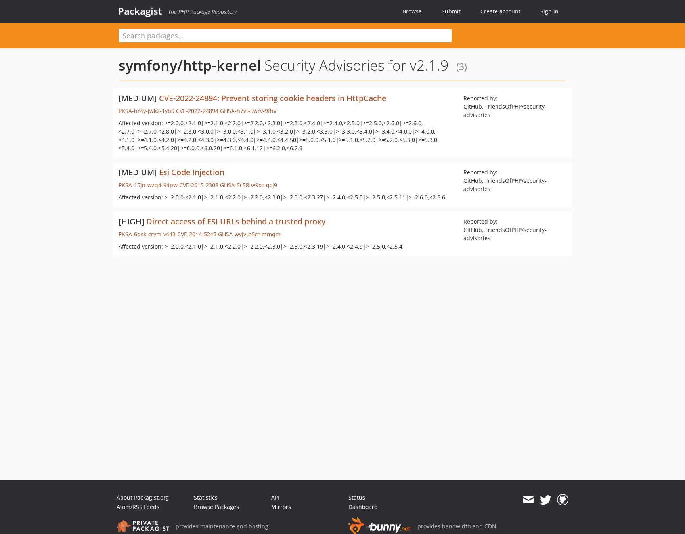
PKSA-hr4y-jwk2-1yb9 (146, 111)
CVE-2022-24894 (197, 111)
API (275, 497)
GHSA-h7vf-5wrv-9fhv (248, 111)
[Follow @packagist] (545, 500)
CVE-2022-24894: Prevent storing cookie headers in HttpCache (272, 98)
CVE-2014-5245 (196, 234)
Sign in (549, 11)
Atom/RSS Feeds (138, 507)
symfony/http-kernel (190, 65)
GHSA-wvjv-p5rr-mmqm (249, 234)
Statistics (206, 497)
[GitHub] (562, 500)
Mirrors (281, 507)
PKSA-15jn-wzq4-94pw (148, 185)
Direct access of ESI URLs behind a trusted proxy (235, 221)
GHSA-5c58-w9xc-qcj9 (248, 185)
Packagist (140, 11)
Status (356, 497)
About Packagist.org (143, 497)
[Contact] (528, 500)
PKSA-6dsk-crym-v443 (147, 234)
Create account (500, 11)
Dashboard (363, 507)
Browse (412, 11)
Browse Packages (216, 507)
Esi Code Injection (191, 172)
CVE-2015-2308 (198, 185)
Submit (451, 11)
